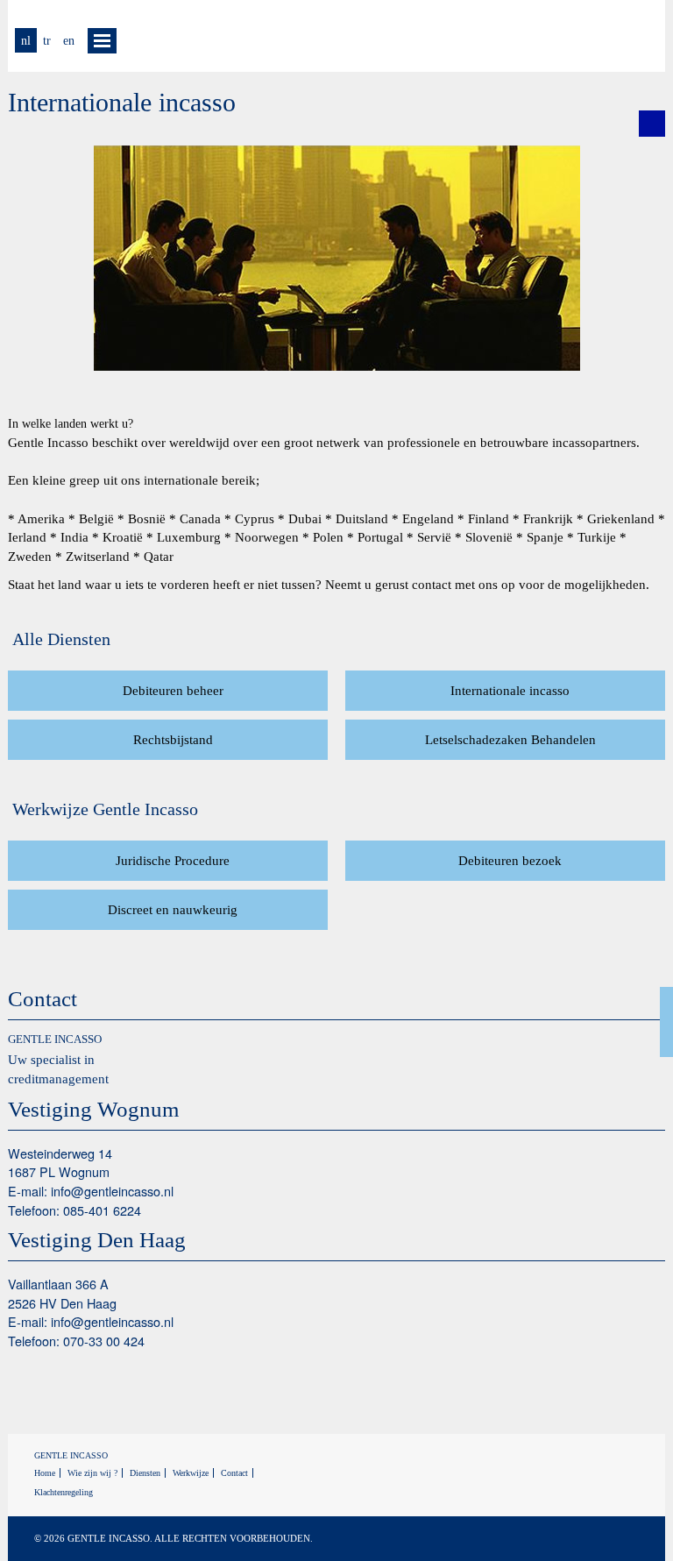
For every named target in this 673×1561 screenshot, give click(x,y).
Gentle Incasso (577, 36)
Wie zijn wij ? (92, 1473)
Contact (234, 1473)
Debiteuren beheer (173, 691)
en (68, 40)
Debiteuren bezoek (510, 861)
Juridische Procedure (173, 861)
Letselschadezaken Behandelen (510, 740)
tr (47, 40)
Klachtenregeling (63, 1492)
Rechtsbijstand (173, 740)
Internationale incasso (510, 691)
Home (44, 1473)
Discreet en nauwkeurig (172, 910)
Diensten (145, 1473)
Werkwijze (191, 1473)
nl (26, 40)
